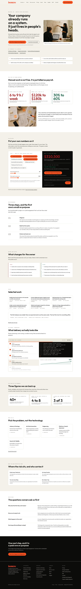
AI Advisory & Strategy (12, 51)
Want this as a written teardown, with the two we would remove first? (57, 179)
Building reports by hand (29, 162)
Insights (49, 2)
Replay (69, 340)
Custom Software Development (34, 51)
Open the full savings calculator (31, 189)
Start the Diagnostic (68, 2)
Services (22, 2)
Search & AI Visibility (27, 576)
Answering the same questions (17, 162)
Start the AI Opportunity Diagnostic (17, 42)
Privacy (53, 584)
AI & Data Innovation (27, 569)
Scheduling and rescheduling (16, 159)
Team (45, 2)
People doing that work (14, 171)
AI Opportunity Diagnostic (67, 577)
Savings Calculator (65, 569)
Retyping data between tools (31, 159)
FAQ (63, 573)
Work (27, 2)
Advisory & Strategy (27, 567)
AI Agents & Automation (22, 51)
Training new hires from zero (16, 164)
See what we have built (33, 42)
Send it (67, 182)
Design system (60, 584)
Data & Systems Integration (13, 53)
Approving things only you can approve (18, 167)
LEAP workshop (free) (66, 571)
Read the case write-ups (12, 322)
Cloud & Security (23, 53)
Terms (56, 584)
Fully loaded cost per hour (15, 176)
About (41, 2)
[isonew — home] (12, 2)
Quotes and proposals (17, 156)
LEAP (53, 2)
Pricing (37, 2)
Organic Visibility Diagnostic (67, 579)
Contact (56, 2)
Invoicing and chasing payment (30, 156)
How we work (32, 2)
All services (25, 578)
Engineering (25, 571)
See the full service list (12, 451)
